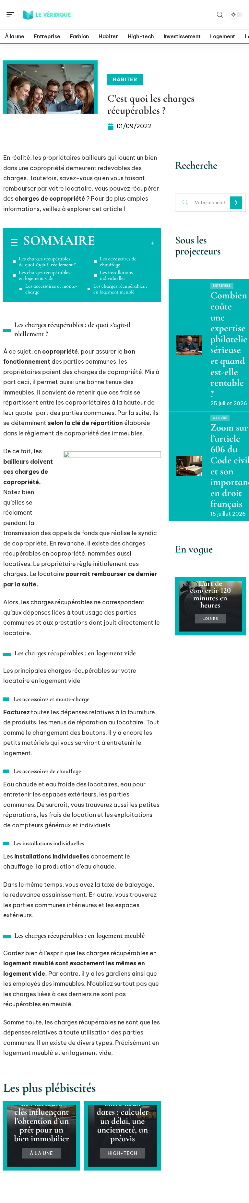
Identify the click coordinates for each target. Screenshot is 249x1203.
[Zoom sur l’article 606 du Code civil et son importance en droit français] (189, 466)
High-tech (122, 1153)
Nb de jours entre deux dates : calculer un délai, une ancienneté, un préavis (122, 1116)
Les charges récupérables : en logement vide (45, 275)
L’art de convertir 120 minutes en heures (210, 594)
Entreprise (222, 285)
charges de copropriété (50, 198)
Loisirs (210, 619)
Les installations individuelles (116, 275)
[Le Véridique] (47, 14)
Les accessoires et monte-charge (51, 289)
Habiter (125, 79)
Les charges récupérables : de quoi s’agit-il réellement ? (47, 262)
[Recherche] (219, 15)
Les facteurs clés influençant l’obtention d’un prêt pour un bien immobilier (41, 1121)
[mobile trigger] (12, 14)
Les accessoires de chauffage (118, 262)
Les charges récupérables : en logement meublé (120, 289)
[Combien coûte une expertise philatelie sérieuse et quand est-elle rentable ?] (189, 345)
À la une (41, 1153)
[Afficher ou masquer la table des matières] (124, 243)
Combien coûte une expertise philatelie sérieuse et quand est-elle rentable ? (228, 344)
